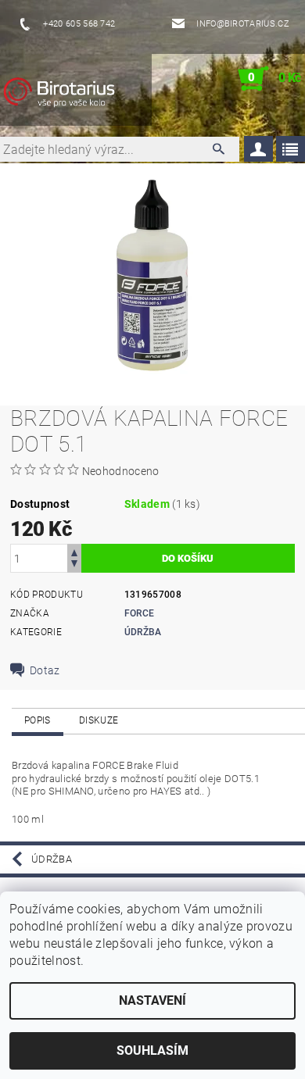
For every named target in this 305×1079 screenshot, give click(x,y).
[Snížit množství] (74, 565)
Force (139, 613)
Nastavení (152, 1000)
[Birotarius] (75, 94)
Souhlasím (152, 1050)
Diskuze (98, 720)
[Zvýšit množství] (74, 551)
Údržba (143, 632)
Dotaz (45, 670)
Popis (37, 720)
